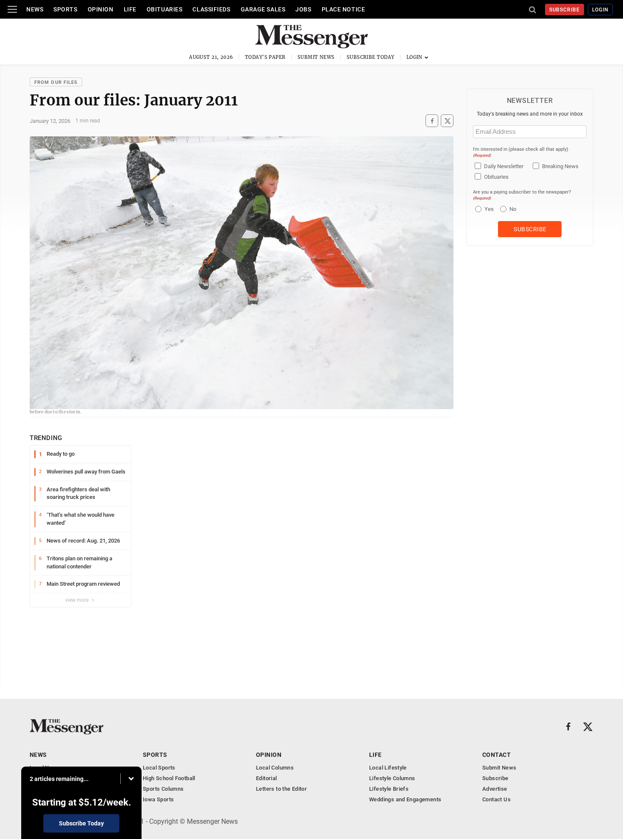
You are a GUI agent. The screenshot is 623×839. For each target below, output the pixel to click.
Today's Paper (265, 57)
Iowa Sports (158, 799)
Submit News (316, 57)
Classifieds (211, 9)
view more (77, 600)
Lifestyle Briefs (389, 789)
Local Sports (159, 767)
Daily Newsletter (503, 166)
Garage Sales (263, 9)
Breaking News (560, 166)
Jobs (303, 9)
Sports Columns (163, 789)
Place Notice (343, 9)
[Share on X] (447, 121)
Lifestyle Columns (392, 778)
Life (130, 9)
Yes (488, 209)
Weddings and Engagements (405, 799)
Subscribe (564, 10)
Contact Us (496, 799)
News (34, 9)
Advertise (494, 789)
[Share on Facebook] (432, 121)
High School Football (169, 778)
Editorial (266, 778)
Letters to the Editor (281, 789)
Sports (65, 9)
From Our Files (56, 82)
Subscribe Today (371, 57)
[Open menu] (12, 9)
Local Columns (275, 767)
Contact (496, 754)
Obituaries (165, 9)
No (512, 209)
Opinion (101, 9)
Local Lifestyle (388, 767)
